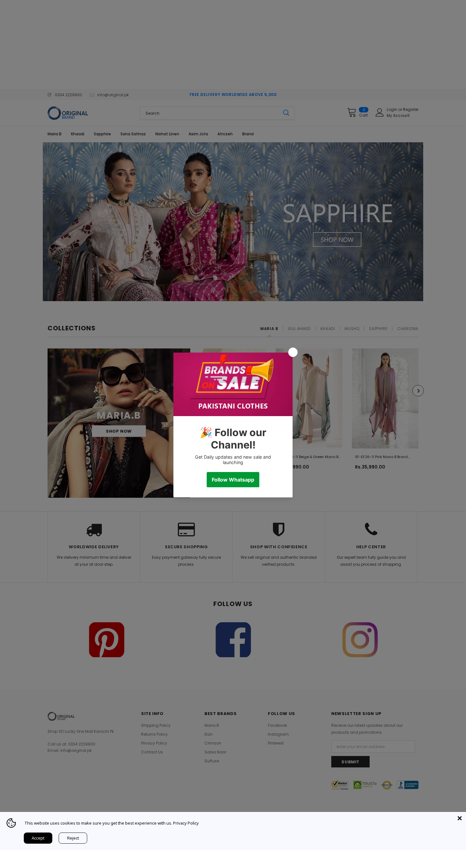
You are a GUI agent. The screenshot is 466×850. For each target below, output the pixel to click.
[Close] (459, 818)
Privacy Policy (186, 823)
